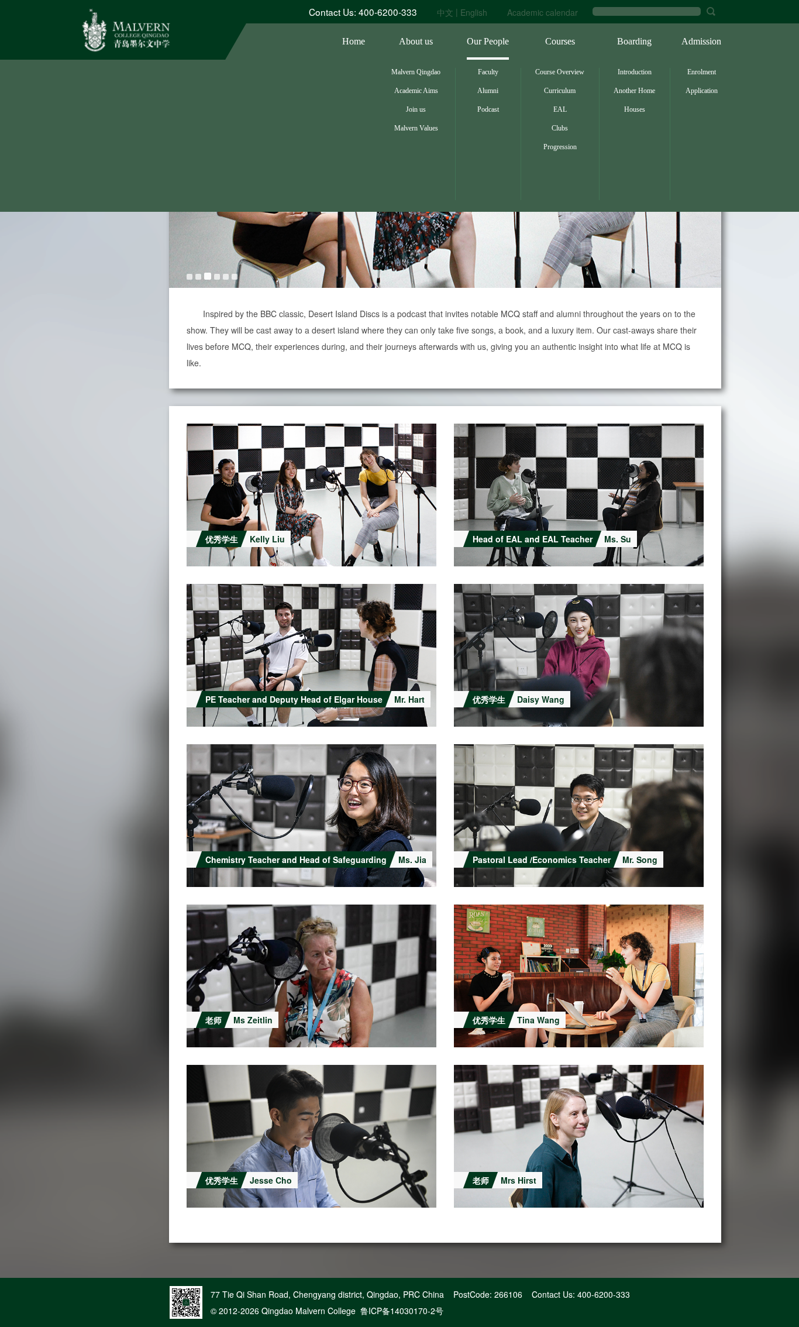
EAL (560, 109)
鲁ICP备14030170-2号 (401, 1310)
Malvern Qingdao (415, 72)
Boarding (634, 41)
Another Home (634, 91)
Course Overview (559, 72)
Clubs (560, 128)
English (473, 12)
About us (416, 41)
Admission (701, 41)
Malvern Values (416, 128)
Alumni (487, 91)
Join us (416, 109)
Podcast (488, 109)
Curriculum (560, 91)
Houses (634, 109)
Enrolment (701, 72)
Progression (560, 147)
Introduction (635, 72)
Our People (488, 41)
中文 (445, 12)
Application (702, 91)
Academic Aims (416, 91)
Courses (560, 41)
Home (353, 41)
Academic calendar (542, 12)
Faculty (488, 72)
